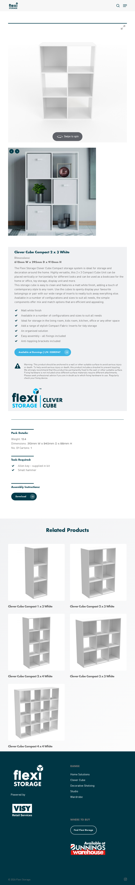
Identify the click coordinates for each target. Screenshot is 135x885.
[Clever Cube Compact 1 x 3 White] (37, 577)
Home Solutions (80, 774)
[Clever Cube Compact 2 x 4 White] (37, 647)
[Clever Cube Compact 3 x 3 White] (99, 647)
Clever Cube (77, 780)
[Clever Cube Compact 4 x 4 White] (37, 717)
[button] (125, 5)
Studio (74, 791)
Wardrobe (76, 796)
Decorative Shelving (82, 785)
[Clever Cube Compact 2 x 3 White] (99, 577)
